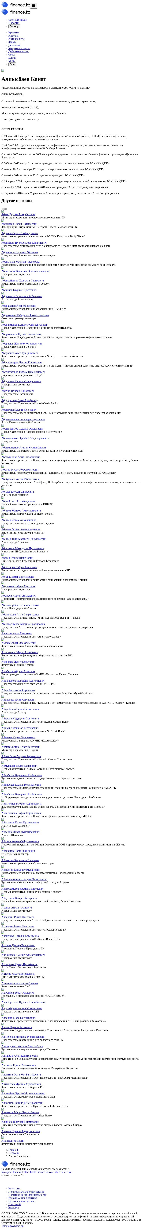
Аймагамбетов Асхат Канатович (20, 746)
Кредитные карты (19, 48)
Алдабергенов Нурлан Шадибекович (23, 1002)
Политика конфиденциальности (27, 1194)
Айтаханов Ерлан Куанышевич (20, 822)
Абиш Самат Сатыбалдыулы (18, 501)
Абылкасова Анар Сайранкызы (20, 614)
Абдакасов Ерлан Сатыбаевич (19, 223)
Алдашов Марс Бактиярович (18, 1017)
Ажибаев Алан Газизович (16, 633)
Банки (12, 57)
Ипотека (13, 35)
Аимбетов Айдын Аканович (18, 671)
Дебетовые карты (18, 51)
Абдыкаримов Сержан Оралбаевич (22, 428)
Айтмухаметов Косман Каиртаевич (22, 888)
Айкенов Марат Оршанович (18, 737)
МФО (11, 60)
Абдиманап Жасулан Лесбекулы (20, 261)
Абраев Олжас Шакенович (17, 557)
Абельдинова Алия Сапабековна (20, 456)
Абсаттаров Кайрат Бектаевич (19, 567)
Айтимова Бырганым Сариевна (20, 860)
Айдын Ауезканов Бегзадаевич (19, 727)
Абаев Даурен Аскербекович (18, 214)
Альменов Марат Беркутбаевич (20, 1112)
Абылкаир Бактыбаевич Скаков (20, 605)
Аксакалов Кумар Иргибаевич (19, 964)
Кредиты (13, 32)
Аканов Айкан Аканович (16, 907)
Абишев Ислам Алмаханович (18, 519)
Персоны (13, 1152)
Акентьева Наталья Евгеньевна (20, 935)
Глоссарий (14, 1204)
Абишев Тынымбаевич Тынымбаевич (23, 538)
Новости (13, 22)
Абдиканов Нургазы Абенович (19, 252)
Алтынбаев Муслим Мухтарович (21, 1083)
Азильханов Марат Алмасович (19, 652)
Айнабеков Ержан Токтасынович (21, 784)
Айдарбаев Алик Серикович (18, 690)
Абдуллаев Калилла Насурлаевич (21, 381)
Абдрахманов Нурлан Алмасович (21, 334)
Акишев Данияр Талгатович (18, 945)
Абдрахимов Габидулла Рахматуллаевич (25, 315)
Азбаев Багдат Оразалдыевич (18, 642)
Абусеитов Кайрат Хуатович (18, 586)
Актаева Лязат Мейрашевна (18, 973)
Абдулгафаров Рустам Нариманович (23, 371)
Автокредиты (16, 38)
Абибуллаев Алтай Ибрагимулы (20, 479)
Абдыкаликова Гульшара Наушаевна (23, 419)
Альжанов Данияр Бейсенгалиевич (22, 1102)
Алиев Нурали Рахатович (16, 1027)
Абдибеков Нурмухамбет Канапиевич (24, 242)
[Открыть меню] (33, 6)
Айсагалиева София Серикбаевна (21, 803)
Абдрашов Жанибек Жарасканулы (21, 343)
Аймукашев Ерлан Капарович (19, 765)
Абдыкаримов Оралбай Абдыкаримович (25, 438)
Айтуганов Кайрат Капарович (19, 898)
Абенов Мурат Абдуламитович (19, 469)
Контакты (14, 1188)
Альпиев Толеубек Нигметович (20, 1121)
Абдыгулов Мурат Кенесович (18, 409)
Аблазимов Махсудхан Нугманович (22, 548)
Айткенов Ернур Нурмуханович (20, 869)
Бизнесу (14, 26)
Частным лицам (17, 19)
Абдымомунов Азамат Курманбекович (24, 447)
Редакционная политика (22, 1197)
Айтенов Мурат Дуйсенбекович (20, 831)
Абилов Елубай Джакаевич (17, 491)
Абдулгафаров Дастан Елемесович (21, 362)
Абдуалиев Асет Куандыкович (19, 352)
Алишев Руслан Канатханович (19, 1055)
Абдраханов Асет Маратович (18, 305)
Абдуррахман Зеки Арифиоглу (19, 400)
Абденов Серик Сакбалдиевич (19, 233)
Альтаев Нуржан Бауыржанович (20, 1131)
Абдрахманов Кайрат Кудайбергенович (24, 324)
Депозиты (14, 45)
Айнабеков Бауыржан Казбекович (21, 775)
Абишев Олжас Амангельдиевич (20, 529)
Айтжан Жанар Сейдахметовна (20, 841)
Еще (12, 64)
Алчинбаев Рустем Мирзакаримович (23, 1093)
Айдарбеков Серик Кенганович (20, 709)
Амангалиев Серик (12, 1140)
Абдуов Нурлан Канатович (17, 390)
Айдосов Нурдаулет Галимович (20, 718)
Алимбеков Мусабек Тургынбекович (23, 1036)
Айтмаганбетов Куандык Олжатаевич (24, 879)
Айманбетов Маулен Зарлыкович (21, 756)
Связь (11, 54)
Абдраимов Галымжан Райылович (21, 296)
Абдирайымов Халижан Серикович (22, 280)
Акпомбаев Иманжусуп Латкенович (23, 954)
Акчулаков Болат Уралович (17, 992)
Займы (12, 41)
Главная (13, 1149)
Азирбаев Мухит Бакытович (18, 661)
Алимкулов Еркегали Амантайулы (22, 1046)
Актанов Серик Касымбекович (19, 983)
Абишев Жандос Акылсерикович (21, 510)
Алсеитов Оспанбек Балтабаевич (21, 1074)
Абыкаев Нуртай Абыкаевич (18, 595)
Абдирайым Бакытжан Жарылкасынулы (25, 271)
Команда (13, 1207)
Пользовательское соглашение (26, 1191)
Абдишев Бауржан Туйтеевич (18, 289)
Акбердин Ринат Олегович (17, 916)
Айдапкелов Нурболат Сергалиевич (22, 680)
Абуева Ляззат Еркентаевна (17, 576)
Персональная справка (21, 1201)
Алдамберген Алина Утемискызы (21, 1008)
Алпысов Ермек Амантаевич (18, 1065)
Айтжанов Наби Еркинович (18, 850)
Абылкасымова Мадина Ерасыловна (23, 623)
